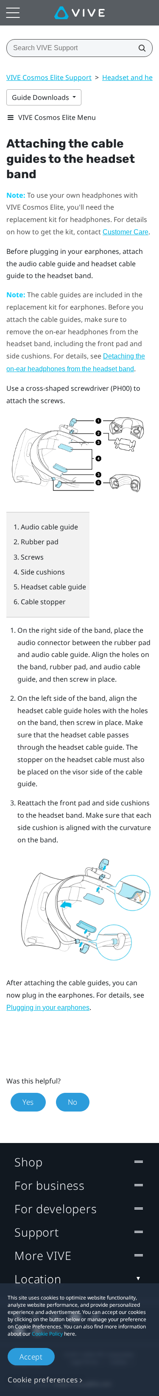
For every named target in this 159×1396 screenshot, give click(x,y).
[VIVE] (79, 12)
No (73, 1102)
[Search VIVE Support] (139, 48)
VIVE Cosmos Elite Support (49, 77)
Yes (28, 1102)
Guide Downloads (41, 97)
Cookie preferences (43, 1380)
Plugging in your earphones (47, 1007)
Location (37, 1279)
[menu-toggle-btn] (12, 13)
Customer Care (125, 232)
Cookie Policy (47, 1333)
